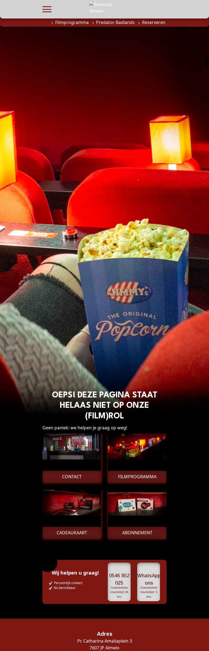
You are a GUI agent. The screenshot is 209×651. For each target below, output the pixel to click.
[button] (46, 8)
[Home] (45, 22)
